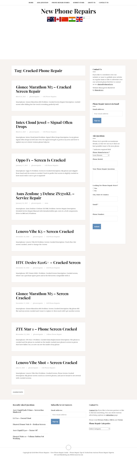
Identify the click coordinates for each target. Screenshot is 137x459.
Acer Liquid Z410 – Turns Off (25, 430)
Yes (95, 188)
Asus (46, 203)
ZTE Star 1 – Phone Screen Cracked (46, 328)
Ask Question (42, 3)
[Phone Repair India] (72, 19)
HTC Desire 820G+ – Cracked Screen (48, 262)
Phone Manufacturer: (101, 152)
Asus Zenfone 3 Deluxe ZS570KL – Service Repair (45, 195)
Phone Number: (98, 214)
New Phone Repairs (68, 11)
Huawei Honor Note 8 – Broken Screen (29, 424)
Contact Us (103, 3)
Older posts (18, 392)
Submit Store (78, 3)
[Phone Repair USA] (86, 19)
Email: (95, 204)
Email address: (98, 109)
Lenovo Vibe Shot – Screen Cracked (46, 362)
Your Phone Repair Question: (104, 169)
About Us (91, 3)
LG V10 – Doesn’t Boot (22, 418)
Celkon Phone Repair (54, 334)
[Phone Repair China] (64, 19)
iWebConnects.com (76, 455)
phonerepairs (34, 96)
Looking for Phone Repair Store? (105, 185)
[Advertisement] (68, 44)
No (95, 191)
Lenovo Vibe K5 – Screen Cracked (45, 231)
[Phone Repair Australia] (50, 19)
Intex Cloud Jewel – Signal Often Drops (44, 124)
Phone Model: (98, 159)
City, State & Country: (101, 195)
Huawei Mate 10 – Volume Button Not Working (28, 437)
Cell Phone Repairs (49, 96)
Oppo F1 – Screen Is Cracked (41, 160)
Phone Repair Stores (61, 3)
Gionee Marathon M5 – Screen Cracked (42, 295)
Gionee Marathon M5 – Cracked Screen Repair (43, 89)
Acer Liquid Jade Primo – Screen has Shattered (28, 411)
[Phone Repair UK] (79, 19)
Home (31, 3)
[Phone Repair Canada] (57, 19)
